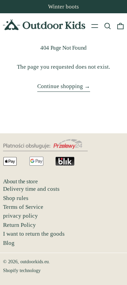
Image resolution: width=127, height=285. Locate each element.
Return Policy (19, 225)
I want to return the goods (34, 234)
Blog (9, 243)
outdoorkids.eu (34, 261)
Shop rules (15, 198)
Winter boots (63, 6)
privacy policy (20, 216)
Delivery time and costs (31, 189)
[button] (107, 26)
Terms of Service (23, 207)
